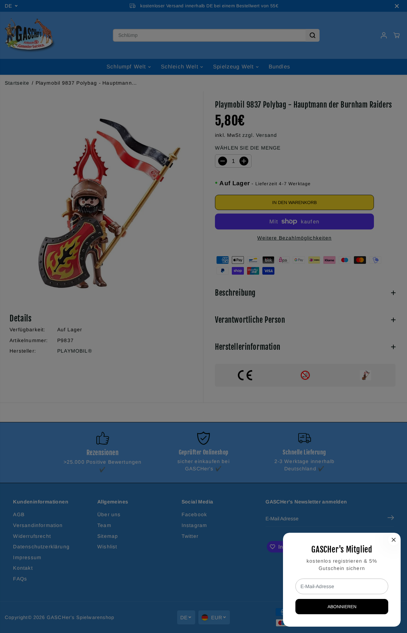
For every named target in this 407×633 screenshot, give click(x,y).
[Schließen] (394, 540)
